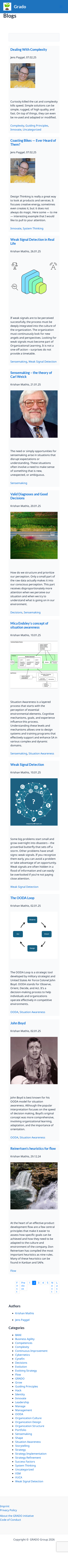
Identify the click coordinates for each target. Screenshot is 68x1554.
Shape (19, 1438)
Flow (13, 1271)
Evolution (21, 1366)
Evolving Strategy (26, 1370)
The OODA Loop (22, 898)
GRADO (20, 1378)
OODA (14, 1012)
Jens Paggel (22, 1320)
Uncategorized (32, 129)
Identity (20, 1394)
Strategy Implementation (31, 1453)
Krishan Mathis (24, 1313)
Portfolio (20, 1430)
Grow (18, 1382)
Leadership (22, 1402)
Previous (23, 1285)
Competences (23, 1343)
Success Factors (25, 1461)
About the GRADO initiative (17, 1516)
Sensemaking (18, 361)
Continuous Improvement (31, 1351)
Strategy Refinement (28, 1457)
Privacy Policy (8, 1510)
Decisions (16, 612)
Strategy (20, 1449)
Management (23, 1410)
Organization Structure (29, 1426)
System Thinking (33, 228)
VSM (18, 1473)
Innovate (15, 129)
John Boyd (18, 1023)
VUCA (18, 1477)
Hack (18, 1390)
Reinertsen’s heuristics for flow (33, 1148)
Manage (20, 1406)
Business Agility (24, 1339)
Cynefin (20, 1359)
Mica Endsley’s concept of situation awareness (29, 625)
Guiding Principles (36, 125)
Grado (20, 6)
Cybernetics (22, 1355)
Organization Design (28, 1422)
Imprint (4, 1506)
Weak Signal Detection (43, 361)
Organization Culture (28, 1418)
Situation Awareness (41, 753)
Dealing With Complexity (28, 49)
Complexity (17, 125)
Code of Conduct (10, 1520)
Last (57, 1287)
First (17, 1287)
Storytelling (22, 1446)
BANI (18, 1335)
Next (52, 1287)
